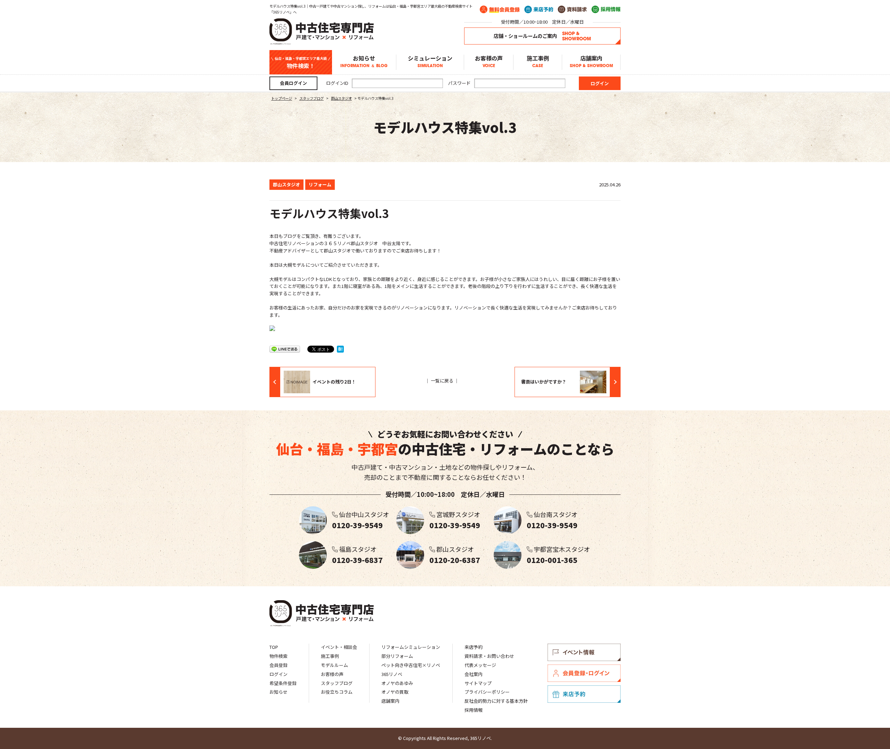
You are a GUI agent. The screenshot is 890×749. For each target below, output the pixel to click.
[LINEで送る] (284, 348)
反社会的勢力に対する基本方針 (496, 701)
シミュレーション (430, 61)
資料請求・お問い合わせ (489, 656)
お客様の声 (489, 61)
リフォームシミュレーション (410, 647)
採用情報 (473, 710)
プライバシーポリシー (487, 691)
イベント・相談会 (339, 647)
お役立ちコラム (337, 691)
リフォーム (320, 184)
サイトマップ (478, 683)
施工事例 (538, 61)
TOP (273, 647)
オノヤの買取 (394, 691)
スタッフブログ (337, 683)
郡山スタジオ (286, 184)
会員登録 (278, 665)
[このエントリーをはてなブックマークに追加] (340, 348)
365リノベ (391, 674)
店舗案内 (591, 61)
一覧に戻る (442, 380)
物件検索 (278, 656)
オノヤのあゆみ (397, 683)
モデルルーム (334, 665)
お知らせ (364, 61)
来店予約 (473, 647)
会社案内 (473, 674)
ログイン (278, 674)
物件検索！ (301, 63)
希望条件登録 (283, 683)
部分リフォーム (397, 656)
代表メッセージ (480, 665)
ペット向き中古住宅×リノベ (410, 665)
